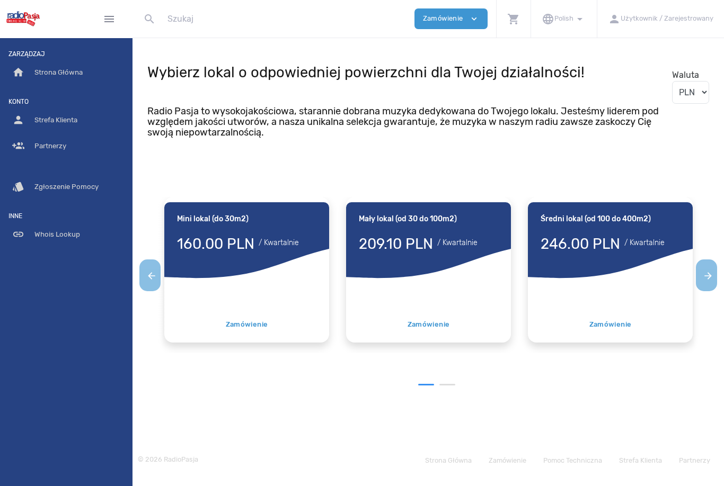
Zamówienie (247, 324)
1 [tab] (426, 384)
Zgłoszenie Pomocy (55, 187)
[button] (513, 19)
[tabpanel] (246, 270)
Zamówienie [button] (451, 19)
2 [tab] (447, 384)
